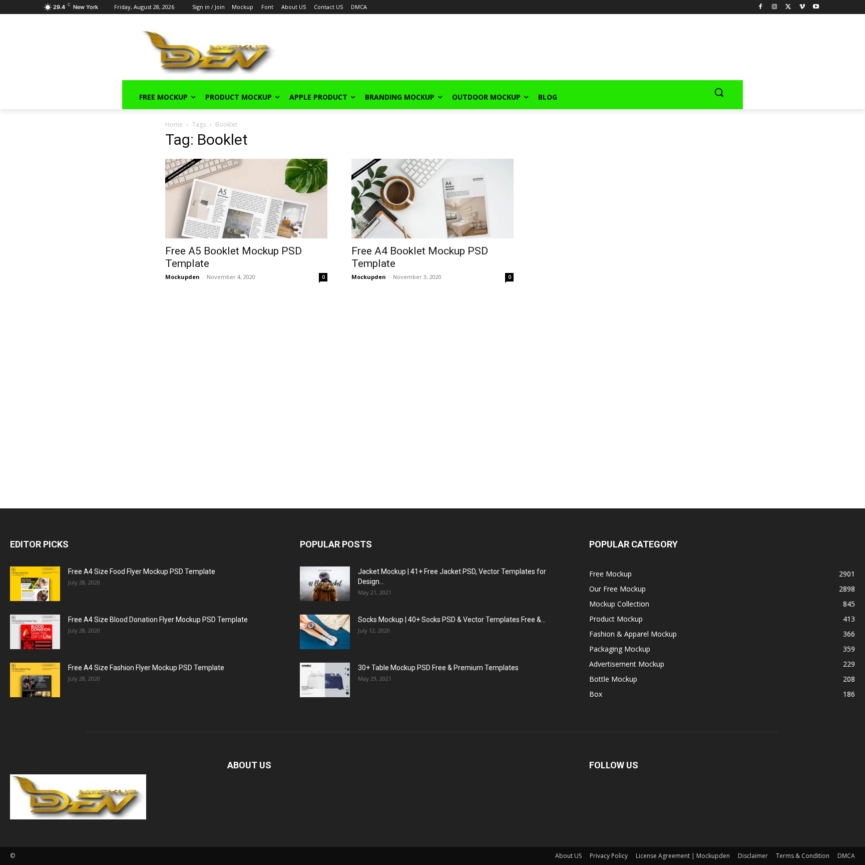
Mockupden (182, 276)
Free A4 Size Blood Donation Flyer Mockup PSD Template (158, 620)
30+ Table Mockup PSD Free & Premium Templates (438, 668)
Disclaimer (753, 855)
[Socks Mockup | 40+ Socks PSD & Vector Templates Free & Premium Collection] (325, 632)
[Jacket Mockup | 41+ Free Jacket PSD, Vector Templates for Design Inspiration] (325, 583)
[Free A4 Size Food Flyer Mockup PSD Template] (35, 583)
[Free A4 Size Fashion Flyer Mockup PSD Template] (35, 680)
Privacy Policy (609, 855)
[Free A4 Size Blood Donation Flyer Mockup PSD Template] (35, 632)
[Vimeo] (802, 7)
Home (174, 124)
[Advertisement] (495, 50)
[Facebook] (760, 7)
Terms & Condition (802, 855)
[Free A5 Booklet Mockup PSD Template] (246, 198)
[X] (788, 7)
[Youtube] (816, 7)
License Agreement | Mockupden (683, 855)
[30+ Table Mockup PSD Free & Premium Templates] (325, 680)
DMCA (846, 855)
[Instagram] (774, 7)
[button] (719, 92)
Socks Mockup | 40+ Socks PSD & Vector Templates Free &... (452, 620)
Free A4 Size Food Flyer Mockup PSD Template (141, 571)
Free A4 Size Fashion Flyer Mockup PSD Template (146, 668)
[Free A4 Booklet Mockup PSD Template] (432, 198)
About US (568, 855)
